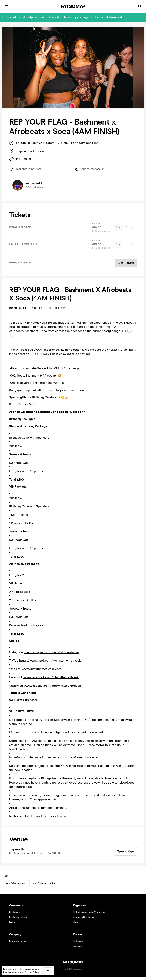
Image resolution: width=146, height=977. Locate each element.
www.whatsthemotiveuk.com (41, 669)
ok (47, 970)
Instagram (78, 941)
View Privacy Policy (29, 972)
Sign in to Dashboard (83, 917)
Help (75, 922)
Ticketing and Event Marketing (89, 912)
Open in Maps (125, 851)
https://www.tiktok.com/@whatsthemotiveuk (49, 660)
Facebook (78, 946)
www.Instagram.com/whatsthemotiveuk (51, 652)
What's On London (15, 883)
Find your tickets (18, 917)
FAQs (12, 922)
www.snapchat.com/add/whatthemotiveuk (52, 685)
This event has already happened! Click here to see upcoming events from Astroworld (62, 17)
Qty (118, 227)
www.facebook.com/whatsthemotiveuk (51, 677)
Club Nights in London (44, 883)
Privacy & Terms (17, 941)
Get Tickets (126, 262)
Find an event (16, 912)
